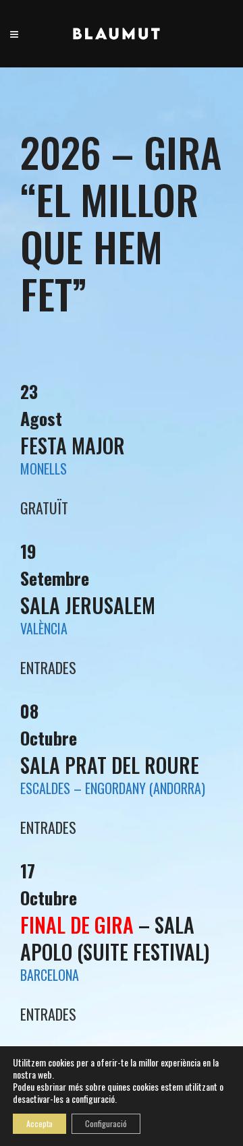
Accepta (39, 1123)
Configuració (106, 1123)
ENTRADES (48, 1014)
